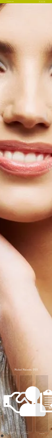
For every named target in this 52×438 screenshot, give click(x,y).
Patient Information (9, 4)
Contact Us (47, 4)
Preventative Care (18, 4)
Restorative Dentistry (26, 4)
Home (3, 4)
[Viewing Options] (2, 435)
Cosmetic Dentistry (36, 4)
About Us (42, 4)
